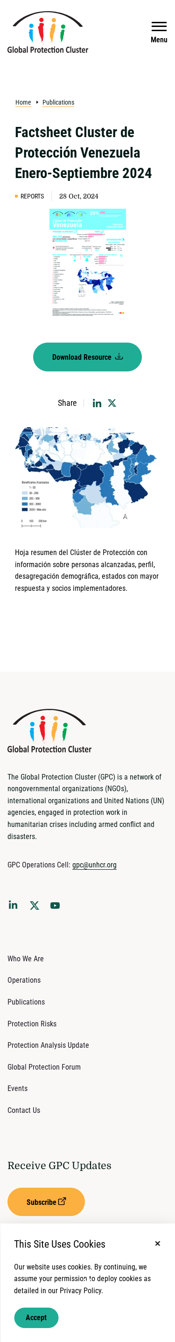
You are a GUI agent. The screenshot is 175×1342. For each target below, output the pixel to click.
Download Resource (82, 357)
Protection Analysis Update (48, 1045)
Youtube (57, 908)
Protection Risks (31, 1023)
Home (23, 102)
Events (17, 1088)
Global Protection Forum (44, 1067)
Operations (24, 980)
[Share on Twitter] (112, 403)
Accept (36, 1317)
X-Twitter (36, 908)
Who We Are (25, 958)
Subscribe (41, 1202)
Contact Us (23, 1110)
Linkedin (14, 906)
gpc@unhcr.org (94, 864)
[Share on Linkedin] (97, 403)
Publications (58, 102)
